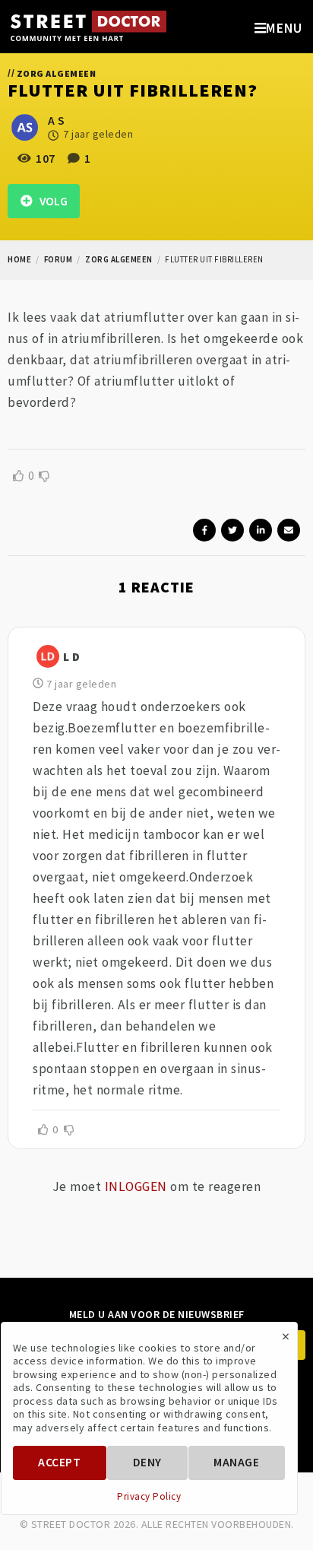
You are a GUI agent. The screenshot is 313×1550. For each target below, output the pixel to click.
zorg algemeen (119, 259)
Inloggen (136, 1186)
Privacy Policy (149, 1497)
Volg (50, 201)
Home (19, 259)
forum (58, 259)
